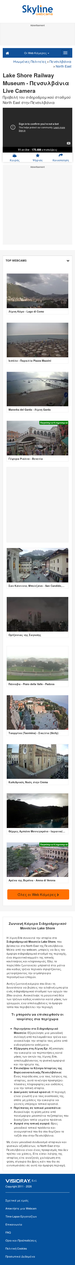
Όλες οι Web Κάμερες (37, 894)
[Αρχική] (7, 52)
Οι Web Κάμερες (35, 53)
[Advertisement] (37, 36)
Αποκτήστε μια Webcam (21, 1208)
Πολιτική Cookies (16, 1248)
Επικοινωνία (13, 1224)
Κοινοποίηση (61, 160)
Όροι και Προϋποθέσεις (21, 1240)
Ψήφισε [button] (38, 160)
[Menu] (65, 53)
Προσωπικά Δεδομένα (20, 1256)
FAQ (8, 1232)
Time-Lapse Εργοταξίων (21, 1216)
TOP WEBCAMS (16, 260)
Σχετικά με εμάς (16, 1200)
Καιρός (14, 160)
